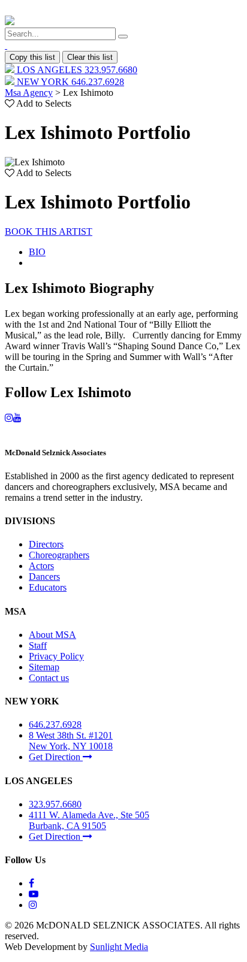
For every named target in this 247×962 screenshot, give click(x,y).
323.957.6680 (55, 804)
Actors (41, 566)
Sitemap (44, 667)
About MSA (52, 635)
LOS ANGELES (75, 70)
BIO (37, 252)
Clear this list (90, 57)
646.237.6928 (55, 724)
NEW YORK (69, 82)
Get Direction (56, 757)
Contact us (49, 678)
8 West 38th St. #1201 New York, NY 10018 (71, 740)
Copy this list (32, 57)
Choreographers (59, 555)
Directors (46, 544)
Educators (48, 587)
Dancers (44, 576)
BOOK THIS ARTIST (48, 231)
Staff (38, 645)
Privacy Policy (56, 656)
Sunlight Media (119, 947)
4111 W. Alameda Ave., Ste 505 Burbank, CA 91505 (89, 820)
